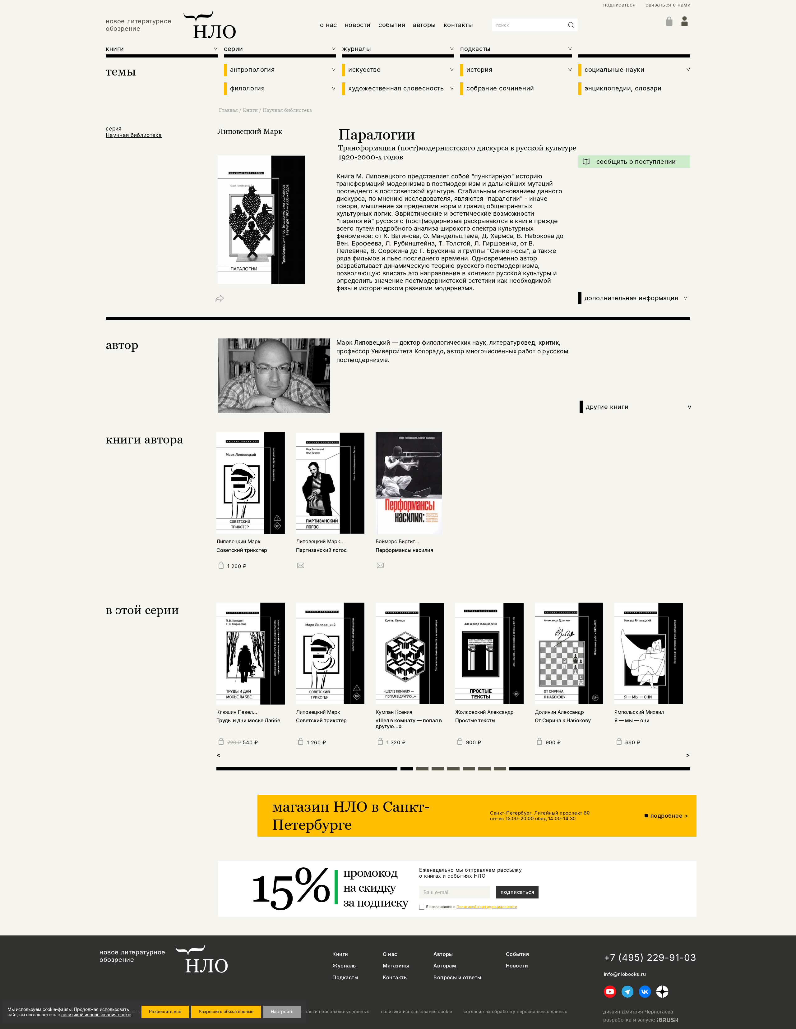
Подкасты (345, 978)
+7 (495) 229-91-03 (650, 957)
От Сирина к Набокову (563, 721)
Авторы (443, 954)
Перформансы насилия (404, 550)
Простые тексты (475, 721)
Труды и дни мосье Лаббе (248, 721)
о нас (328, 25)
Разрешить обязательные (226, 1011)
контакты (458, 25)
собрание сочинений (500, 88)
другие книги (639, 407)
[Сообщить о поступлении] (300, 566)
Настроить (282, 1011)
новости (358, 25)
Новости (517, 966)
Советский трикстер (241, 550)
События (517, 954)
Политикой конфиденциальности (486, 906)
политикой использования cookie (96, 1014)
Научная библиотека (287, 110)
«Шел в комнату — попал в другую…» (409, 723)
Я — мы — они (632, 721)
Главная (228, 110)
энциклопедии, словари (623, 88)
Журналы (344, 966)
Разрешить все (165, 1011)
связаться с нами (668, 5)
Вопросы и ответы (457, 978)
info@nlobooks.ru (625, 974)
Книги (250, 110)
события (391, 25)
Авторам (444, 966)
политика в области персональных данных (321, 1011)
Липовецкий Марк (250, 131)
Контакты (395, 978)
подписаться (619, 5)
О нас (390, 954)
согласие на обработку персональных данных (515, 1011)
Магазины (396, 966)
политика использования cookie (416, 1011)
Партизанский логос (321, 550)
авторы (424, 25)
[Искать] (571, 25)
